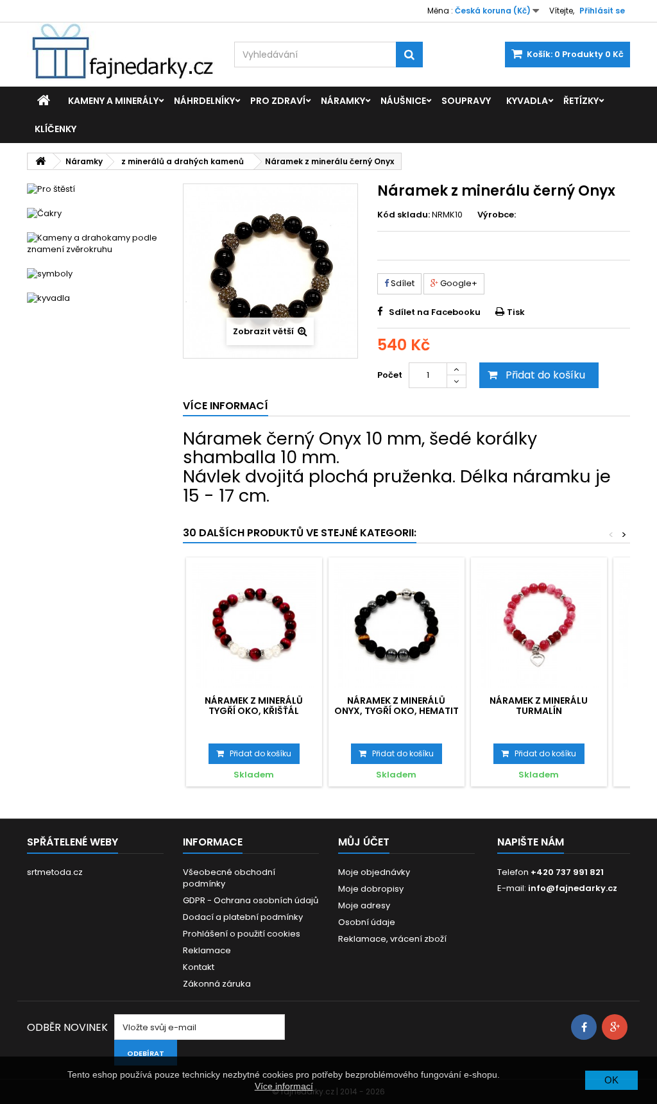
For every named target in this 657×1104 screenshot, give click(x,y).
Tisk (516, 312)
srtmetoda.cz (55, 872)
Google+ (457, 283)
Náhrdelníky (204, 100)
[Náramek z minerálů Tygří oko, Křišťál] (254, 625)
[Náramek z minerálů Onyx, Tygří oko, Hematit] (396, 625)
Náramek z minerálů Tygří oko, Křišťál (254, 705)
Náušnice (403, 100)
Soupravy (466, 100)
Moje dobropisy (371, 889)
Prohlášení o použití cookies (241, 934)
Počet (389, 375)
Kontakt (198, 967)
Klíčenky (55, 129)
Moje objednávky (374, 872)
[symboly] (95, 274)
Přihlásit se (602, 10)
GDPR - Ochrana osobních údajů (250, 900)
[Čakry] (95, 213)
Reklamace (207, 950)
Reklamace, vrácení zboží (392, 939)
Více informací (284, 1086)
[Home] (43, 101)
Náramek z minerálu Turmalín (539, 705)
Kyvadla (527, 100)
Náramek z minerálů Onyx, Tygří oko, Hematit (396, 705)
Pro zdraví (277, 100)
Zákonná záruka (217, 984)
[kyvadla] (95, 298)
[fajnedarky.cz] (121, 51)
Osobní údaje (366, 922)
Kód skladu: (403, 215)
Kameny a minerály (113, 100)
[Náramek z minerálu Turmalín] (539, 625)
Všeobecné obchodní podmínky (229, 878)
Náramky (343, 100)
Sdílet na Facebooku (435, 312)
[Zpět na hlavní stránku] (40, 161)
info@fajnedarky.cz (572, 888)
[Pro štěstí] (95, 189)
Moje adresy (364, 905)
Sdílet (401, 283)
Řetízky (581, 100)
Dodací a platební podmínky (243, 917)
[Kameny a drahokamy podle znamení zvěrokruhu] (95, 243)
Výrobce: (496, 215)
